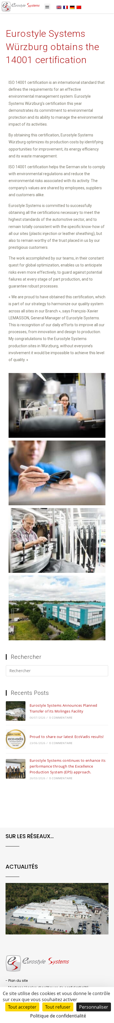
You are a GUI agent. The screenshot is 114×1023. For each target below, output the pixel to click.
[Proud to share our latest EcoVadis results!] (15, 739)
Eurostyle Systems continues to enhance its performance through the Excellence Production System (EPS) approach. (68, 766)
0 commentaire (61, 717)
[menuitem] (59, 7)
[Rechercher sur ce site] (57, 671)
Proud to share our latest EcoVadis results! (67, 736)
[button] (47, 7)
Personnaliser (93, 1007)
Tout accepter (22, 1007)
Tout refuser (58, 1007)
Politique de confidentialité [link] (58, 1016)
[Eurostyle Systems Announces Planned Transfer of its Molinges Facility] (15, 711)
